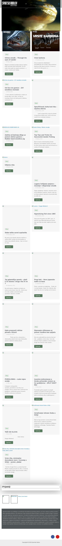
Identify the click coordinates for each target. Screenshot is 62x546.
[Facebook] (53, 537)
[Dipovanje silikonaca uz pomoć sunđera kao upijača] (46, 313)
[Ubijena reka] (4, 157)
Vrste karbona (39, 58)
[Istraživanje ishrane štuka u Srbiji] (41, 405)
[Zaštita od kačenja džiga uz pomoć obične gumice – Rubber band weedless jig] (10, 127)
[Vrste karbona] (46, 40)
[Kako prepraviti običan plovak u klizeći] (16, 313)
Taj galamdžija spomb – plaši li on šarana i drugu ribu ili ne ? (16, 281)
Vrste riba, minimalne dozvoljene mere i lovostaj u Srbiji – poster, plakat (16, 460)
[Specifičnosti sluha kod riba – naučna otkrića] (46, 89)
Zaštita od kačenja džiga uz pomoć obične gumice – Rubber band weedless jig (15, 137)
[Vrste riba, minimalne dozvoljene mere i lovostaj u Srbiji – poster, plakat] (16, 449)
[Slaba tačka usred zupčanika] (16, 215)
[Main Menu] (58, 4)
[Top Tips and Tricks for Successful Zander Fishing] (40, 127)
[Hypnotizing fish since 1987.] (40, 206)
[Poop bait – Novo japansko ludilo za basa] (46, 262)
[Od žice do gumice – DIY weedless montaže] (14, 80)
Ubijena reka (9, 165)
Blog (7, 54)
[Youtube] (58, 537)
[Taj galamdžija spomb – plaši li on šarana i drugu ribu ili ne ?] (16, 262)
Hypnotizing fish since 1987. (45, 214)
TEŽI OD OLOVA (11, 432)
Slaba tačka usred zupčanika (16, 232)
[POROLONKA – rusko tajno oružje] (16, 362)
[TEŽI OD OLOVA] (16, 414)
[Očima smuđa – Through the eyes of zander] (16, 40)
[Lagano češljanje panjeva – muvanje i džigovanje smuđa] (46, 166)
